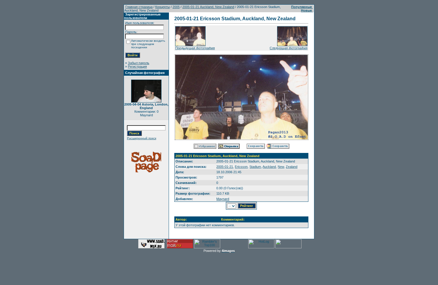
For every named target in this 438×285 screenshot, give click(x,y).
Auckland (269, 166)
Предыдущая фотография (195, 48)
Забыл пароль (138, 63)
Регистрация (137, 66)
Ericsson (241, 166)
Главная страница (139, 7)
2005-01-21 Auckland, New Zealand (208, 7)
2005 (176, 7)
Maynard (222, 199)
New (281, 166)
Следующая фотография (288, 48)
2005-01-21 (224, 166)
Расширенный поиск (141, 138)
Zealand (291, 166)
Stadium (255, 166)
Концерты (162, 7)
